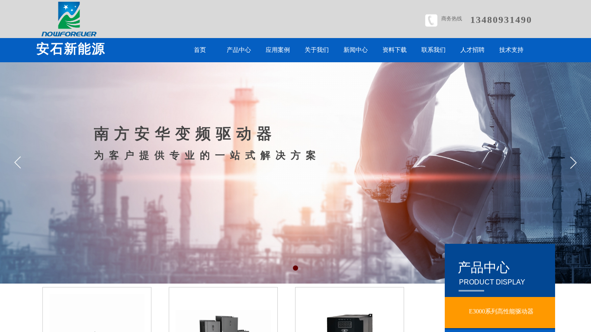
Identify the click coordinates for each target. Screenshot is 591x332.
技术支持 (511, 50)
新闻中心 (356, 50)
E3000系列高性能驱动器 (501, 311)
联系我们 (433, 50)
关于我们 (317, 50)
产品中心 (239, 50)
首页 (200, 50)
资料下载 (394, 50)
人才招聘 (472, 50)
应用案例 (278, 50)
